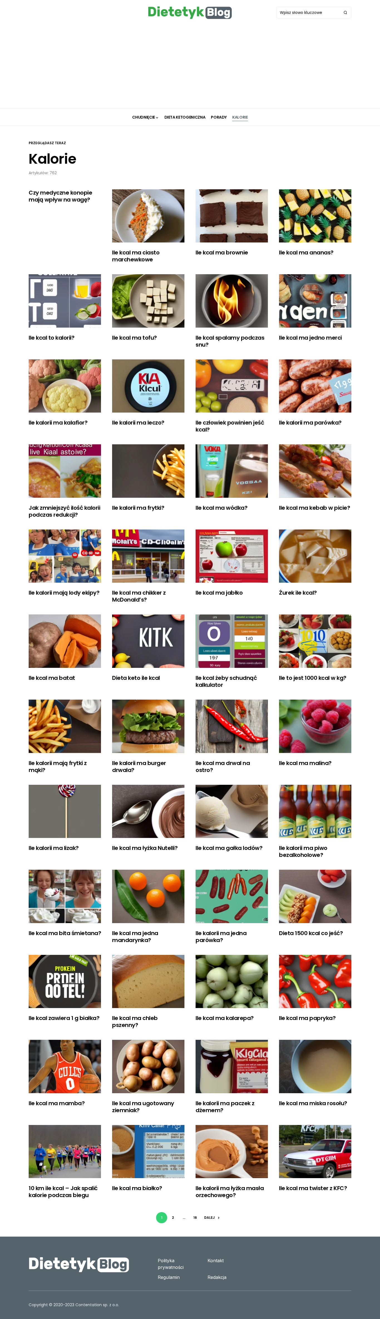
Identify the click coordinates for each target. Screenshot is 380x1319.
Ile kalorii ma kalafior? (58, 422)
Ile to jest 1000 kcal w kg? (312, 678)
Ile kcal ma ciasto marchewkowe (135, 256)
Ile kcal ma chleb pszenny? (135, 1021)
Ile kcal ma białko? (137, 1188)
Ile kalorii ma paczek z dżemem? (225, 1106)
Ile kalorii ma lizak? (54, 848)
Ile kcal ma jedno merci (310, 338)
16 (195, 1217)
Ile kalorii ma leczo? (138, 422)
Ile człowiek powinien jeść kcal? (230, 426)
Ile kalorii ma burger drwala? (139, 766)
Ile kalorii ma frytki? (138, 508)
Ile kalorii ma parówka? (310, 422)
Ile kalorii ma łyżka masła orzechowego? (230, 1191)
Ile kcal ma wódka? (221, 508)
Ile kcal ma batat (52, 678)
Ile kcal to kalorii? (51, 338)
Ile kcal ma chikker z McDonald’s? (139, 596)
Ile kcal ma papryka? (307, 1018)
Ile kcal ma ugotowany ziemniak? (143, 1106)
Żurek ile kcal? (298, 593)
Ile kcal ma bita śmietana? (65, 933)
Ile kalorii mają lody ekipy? (64, 593)
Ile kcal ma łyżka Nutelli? (144, 848)
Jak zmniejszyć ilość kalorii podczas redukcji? (64, 511)
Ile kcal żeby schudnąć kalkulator (226, 681)
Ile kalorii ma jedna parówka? (221, 936)
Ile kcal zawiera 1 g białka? (64, 1018)
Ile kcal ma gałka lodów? (229, 848)
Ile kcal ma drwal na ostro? (223, 766)
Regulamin (169, 1277)
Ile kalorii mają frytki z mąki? (58, 766)
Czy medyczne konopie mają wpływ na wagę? (60, 196)
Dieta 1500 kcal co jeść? (311, 933)
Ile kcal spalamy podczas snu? (230, 341)
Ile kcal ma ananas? (306, 252)
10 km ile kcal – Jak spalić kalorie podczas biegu (63, 1191)
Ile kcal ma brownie (222, 252)
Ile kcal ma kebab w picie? (314, 508)
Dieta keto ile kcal (136, 678)
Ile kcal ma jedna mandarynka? (135, 936)
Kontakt (216, 1260)
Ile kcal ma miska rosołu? (313, 1103)
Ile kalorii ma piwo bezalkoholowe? (303, 851)
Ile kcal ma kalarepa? (225, 1018)
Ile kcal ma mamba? (57, 1103)
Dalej (209, 1217)
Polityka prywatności (171, 1264)
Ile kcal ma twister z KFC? (313, 1188)
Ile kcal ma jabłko (219, 593)
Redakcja (217, 1277)
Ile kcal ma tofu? (134, 338)
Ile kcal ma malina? (305, 763)
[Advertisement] (190, 67)
